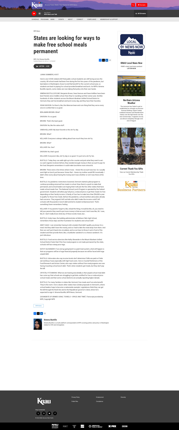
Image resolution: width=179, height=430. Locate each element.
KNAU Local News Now (131, 63)
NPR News (37, 31)
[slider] (42, 13)
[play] (34, 13)
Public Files (75, 401)
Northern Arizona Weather (131, 101)
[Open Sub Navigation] (56, 19)
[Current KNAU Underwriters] (131, 186)
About (70, 19)
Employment (100, 397)
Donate (142, 5)
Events (61, 19)
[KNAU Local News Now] (131, 45)
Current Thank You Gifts (131, 168)
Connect (80, 19)
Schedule (35, 19)
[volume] (39, 13)
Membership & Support (109, 19)
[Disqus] (89, 365)
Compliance (91, 19)
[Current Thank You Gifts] (131, 146)
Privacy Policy (76, 397)
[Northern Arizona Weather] (131, 85)
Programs (45, 19)
